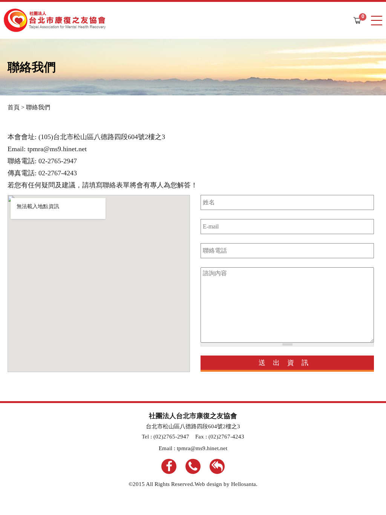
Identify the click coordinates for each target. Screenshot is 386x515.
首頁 (14, 107)
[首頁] (55, 20)
